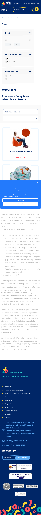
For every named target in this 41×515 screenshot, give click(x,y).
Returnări (8, 414)
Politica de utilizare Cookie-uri (14, 390)
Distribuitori (8, 387)
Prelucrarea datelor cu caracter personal (18, 393)
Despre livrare (9, 404)
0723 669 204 (35, 4)
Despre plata (9, 400)
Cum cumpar (9, 397)
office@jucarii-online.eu (16, 441)
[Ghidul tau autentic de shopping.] (18, 486)
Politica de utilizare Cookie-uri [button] (11, 196)
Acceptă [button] (20, 204)
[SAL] (20, 467)
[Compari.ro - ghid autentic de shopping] (6, 486)
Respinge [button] (36, 182)
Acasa (4, 18)
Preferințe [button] (20, 200)
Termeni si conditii (11, 411)
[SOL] (20, 476)
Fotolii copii (14, 18)
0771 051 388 (26, 4)
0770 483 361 (17, 4)
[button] (20, 111)
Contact (7, 417)
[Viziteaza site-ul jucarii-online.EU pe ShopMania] (32, 486)
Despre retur (9, 407)
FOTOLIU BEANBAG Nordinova (20, 151)
